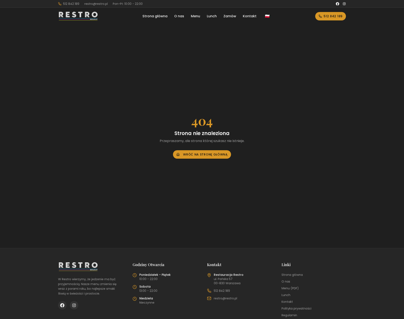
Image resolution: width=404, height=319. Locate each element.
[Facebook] (337, 3)
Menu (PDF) (290, 288)
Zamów (229, 16)
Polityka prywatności (296, 308)
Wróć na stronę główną (205, 154)
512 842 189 (333, 16)
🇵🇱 (267, 16)
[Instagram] (344, 3)
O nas (179, 16)
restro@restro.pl (225, 298)
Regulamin (289, 315)
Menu (195, 16)
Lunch (212, 16)
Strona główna (154, 16)
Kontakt (249, 16)
